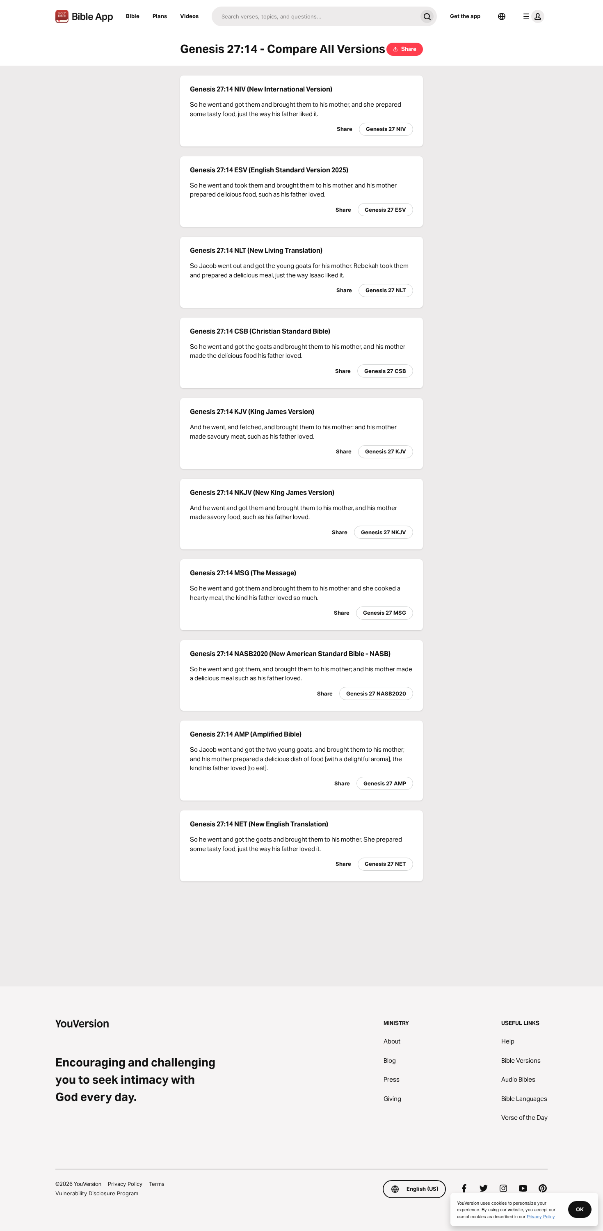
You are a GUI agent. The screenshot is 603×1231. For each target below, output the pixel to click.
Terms (156, 1184)
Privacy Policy (125, 1184)
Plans (160, 16)
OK (580, 1209)
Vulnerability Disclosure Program (96, 1193)
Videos (189, 16)
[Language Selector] (501, 16)
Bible (132, 16)
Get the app (465, 16)
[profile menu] (532, 16)
